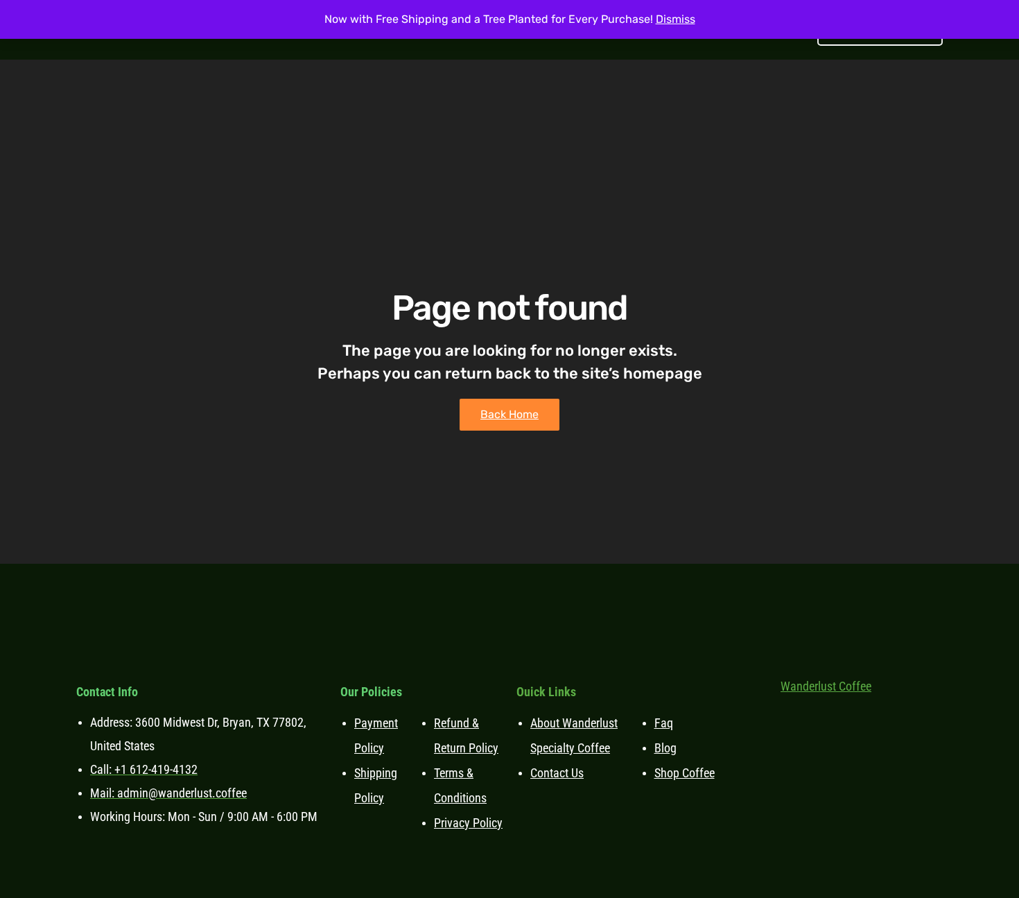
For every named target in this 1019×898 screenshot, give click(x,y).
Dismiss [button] (675, 19)
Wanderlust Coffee (826, 686)
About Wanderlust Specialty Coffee (574, 735)
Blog (665, 748)
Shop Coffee (684, 773)
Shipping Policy (375, 785)
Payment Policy (376, 735)
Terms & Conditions (460, 785)
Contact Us (557, 773)
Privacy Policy (468, 822)
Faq (663, 723)
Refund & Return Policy (466, 735)
